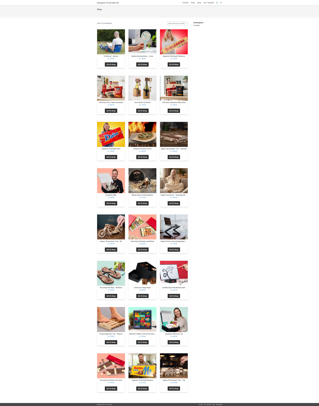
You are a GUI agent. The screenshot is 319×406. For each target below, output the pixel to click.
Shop (193, 2)
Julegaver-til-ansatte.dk (108, 2)
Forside (185, 2)
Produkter (196, 25)
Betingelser (219, 404)
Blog (199, 2)
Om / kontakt (209, 2)
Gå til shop (111, 64)
